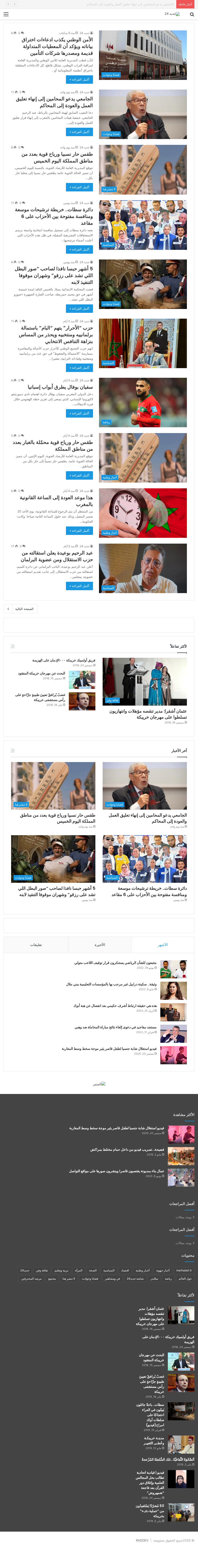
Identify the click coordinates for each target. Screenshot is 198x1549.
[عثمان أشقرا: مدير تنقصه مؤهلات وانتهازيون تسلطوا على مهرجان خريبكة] (181, 1315)
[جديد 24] (172, 14)
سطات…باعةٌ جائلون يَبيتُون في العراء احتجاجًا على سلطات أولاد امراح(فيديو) (150, 1414)
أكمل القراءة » (79, 79)
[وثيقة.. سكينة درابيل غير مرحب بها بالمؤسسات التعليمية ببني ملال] (173, 991)
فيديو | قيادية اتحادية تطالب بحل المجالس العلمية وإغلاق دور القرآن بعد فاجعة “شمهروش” (150, 1482)
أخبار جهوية (163, 1270)
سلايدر (154, 1278)
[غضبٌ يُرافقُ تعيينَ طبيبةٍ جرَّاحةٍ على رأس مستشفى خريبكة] (82, 701)
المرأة (78, 1270)
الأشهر (163, 944)
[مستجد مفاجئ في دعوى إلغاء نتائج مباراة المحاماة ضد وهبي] (173, 1034)
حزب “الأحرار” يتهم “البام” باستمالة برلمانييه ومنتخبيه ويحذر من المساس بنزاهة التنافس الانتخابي (56, 334)
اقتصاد (125, 1270)
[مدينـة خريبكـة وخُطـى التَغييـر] (181, 1445)
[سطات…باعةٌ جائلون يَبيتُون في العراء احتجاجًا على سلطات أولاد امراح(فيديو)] (181, 1411)
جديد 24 (84, 33)
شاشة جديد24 (135, 1278)
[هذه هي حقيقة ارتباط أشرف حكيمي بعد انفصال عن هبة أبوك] (173, 1012)
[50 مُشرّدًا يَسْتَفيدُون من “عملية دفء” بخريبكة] (181, 1512)
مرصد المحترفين (31, 1278)
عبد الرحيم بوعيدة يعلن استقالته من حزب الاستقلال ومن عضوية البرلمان (57, 556)
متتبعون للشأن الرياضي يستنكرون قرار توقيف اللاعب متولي (115, 962)
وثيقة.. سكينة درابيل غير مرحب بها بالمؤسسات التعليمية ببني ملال (111, 984)
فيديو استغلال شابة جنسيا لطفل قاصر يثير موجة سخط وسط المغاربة (109, 1048)
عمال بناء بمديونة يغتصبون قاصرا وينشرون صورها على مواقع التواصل (116, 1171)
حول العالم (185, 1278)
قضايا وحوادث (90, 1278)
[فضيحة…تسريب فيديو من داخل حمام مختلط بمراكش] (181, 1156)
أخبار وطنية (142, 1270)
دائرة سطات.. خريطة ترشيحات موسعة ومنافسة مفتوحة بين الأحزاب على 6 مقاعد (54, 216)
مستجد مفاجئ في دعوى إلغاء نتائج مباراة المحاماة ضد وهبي (116, 1027)
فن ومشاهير (112, 1278)
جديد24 (24, 1270)
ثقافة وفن (42, 1270)
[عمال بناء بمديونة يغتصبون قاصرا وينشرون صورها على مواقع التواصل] (181, 1178)
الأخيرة (100, 944)
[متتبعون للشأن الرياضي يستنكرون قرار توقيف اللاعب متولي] (173, 969)
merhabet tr (184, 1270)
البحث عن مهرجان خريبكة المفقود (41, 673)
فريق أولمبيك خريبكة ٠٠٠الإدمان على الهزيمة (63, 660)
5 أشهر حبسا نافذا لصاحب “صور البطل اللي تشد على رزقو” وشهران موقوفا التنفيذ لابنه (54, 275)
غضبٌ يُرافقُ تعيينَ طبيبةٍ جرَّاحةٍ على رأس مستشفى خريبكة (40, 697)
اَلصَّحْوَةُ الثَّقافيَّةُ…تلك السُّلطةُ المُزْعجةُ (168, 1459)
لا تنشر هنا (69, 1278)
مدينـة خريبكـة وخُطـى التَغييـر (154, 1440)
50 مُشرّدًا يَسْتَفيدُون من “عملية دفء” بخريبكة (150, 1510)
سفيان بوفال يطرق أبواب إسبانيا (60, 387)
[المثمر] (99, 1084)
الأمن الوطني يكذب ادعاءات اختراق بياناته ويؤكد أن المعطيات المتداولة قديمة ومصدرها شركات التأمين (57, 46)
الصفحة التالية (24, 609)
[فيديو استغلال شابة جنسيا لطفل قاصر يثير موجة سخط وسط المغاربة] (173, 1055)
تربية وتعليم (61, 1270)
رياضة (168, 1278)
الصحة (93, 1270)
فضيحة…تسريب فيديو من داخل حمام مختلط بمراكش (127, 1149)
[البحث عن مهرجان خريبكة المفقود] (82, 680)
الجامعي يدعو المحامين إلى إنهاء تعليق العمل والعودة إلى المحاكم (54, 102)
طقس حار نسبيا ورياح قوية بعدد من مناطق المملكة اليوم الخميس (130, 4)
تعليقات (36, 944)
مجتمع (52, 1278)
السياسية (108, 1270)
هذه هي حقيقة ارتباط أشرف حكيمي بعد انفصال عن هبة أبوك (115, 1005)
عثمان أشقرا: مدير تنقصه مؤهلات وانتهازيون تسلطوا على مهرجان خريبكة (148, 714)
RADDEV (142, 1540)
